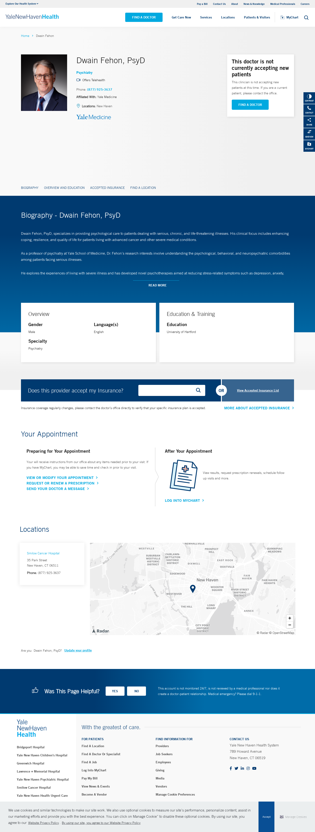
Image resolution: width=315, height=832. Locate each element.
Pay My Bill (90, 778)
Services (206, 17)
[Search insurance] (200, 390)
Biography (30, 188)
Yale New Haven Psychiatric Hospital (43, 779)
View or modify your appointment (60, 477)
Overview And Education (64, 188)
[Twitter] (236, 769)
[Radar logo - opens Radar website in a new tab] (100, 630)
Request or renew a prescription (61, 483)
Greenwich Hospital (30, 763)
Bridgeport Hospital (31, 747)
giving (160, 770)
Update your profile (78, 650)
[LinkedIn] (242, 769)
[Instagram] (248, 769)
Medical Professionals (282, 4)
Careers (305, 4)
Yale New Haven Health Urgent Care (42, 795)
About (234, 4)
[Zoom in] (289, 618)
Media (160, 778)
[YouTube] (254, 769)
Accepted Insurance (107, 188)
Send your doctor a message (56, 488)
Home (25, 35)
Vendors (161, 786)
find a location (93, 746)
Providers (162, 746)
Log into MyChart (94, 770)
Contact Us (219, 4)
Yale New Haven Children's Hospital (42, 755)
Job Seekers (164, 754)
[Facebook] (231, 769)
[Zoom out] (289, 624)
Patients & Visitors (257, 17)
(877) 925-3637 (99, 89)
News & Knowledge (254, 4)
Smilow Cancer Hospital (43, 553)
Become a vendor (94, 794)
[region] (192, 589)
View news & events (96, 786)
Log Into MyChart (182, 500)
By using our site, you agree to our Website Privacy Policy (101, 823)
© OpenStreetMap (281, 633)
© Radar (262, 633)
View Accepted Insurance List (258, 390)
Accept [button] (266, 817)
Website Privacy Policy (43, 823)
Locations (228, 17)
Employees (163, 762)
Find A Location (143, 188)
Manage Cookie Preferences (175, 794)
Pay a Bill (202, 4)
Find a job (89, 762)
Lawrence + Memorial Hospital (38, 771)
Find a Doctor (144, 17)
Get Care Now (181, 17)
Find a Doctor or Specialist (101, 754)
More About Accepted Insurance (257, 408)
